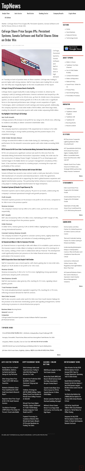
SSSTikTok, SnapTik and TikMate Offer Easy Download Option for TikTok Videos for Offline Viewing (73, 408)
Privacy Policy (70, 90)
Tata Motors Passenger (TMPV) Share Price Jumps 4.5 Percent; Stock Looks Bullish (11, 409)
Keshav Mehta (7, 45)
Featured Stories (71, 35)
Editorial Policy (70, 81)
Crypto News (72, 13)
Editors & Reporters (72, 78)
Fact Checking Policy (72, 93)
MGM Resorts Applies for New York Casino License (52, 371)
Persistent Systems (18, 317)
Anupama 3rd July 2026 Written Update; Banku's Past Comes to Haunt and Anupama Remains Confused (74, 419)
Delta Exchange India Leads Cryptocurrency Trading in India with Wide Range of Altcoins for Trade (31, 370)
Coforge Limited (7, 317)
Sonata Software (29, 317)
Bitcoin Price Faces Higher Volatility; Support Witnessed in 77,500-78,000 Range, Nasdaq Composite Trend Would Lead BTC (31, 407)
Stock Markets (70, 32)
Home (4, 24)
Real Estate (30, 13)
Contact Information (72, 76)
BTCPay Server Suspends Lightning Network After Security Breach (72, 141)
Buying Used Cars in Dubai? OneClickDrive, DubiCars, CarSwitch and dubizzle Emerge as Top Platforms (10, 370)
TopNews (11, 5)
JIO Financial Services (8, 320)
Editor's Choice (71, 62)
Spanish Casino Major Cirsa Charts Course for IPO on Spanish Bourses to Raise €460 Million (52, 391)
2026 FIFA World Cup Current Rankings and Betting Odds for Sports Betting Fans (27, 346)
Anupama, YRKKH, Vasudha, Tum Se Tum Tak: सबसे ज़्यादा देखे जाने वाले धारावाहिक (25, 342)
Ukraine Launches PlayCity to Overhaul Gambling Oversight (52, 400)
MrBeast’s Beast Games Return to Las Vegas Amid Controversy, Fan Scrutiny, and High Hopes (53, 408)
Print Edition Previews (73, 96)
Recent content (71, 126)
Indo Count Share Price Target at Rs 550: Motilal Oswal (71, 190)
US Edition (8, 17)
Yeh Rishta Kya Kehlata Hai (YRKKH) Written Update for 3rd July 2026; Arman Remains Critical (73, 397)
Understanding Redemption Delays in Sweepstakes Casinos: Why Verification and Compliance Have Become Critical (73, 252)
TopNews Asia (70, 109)
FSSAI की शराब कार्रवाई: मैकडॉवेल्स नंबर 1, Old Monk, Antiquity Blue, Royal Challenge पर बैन (27, 333)
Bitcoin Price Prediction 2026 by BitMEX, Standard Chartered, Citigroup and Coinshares (32, 382)
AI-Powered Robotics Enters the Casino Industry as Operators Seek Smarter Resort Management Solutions (72, 277)
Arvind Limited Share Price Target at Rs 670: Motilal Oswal (72, 199)
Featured (10, 312)
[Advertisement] (42, 450)
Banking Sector (43, 13)
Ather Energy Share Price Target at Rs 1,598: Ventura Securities (10, 381)
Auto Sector (18, 13)
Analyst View (5, 13)
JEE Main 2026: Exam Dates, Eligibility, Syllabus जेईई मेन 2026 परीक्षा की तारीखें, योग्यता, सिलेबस (28, 350)
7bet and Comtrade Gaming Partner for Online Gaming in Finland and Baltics (73, 240)
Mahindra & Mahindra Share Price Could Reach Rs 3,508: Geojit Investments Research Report (10, 390)
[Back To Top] (81, 468)
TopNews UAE (70, 117)
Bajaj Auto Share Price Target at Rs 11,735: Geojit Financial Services (11, 401)
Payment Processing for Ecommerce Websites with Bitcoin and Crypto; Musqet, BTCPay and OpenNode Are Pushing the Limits (31, 420)
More (58, 355)
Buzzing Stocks (16, 309)
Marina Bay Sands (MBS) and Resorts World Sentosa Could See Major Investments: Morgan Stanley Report (52, 379)
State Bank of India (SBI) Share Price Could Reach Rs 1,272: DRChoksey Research (72, 208)
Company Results (58, 13)
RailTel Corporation (41, 317)
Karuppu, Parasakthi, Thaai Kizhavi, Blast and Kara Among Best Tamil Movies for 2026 (28, 337)
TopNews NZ (70, 120)
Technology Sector (72, 38)
